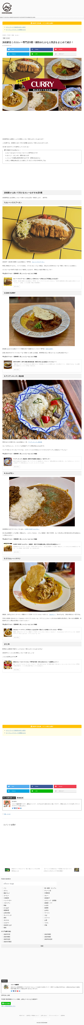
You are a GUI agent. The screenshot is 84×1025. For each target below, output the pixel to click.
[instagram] (17, 808)
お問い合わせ (44, 1015)
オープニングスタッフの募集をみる (16, 29)
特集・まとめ (7, 814)
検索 (42, 946)
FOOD (14, 17)
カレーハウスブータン (38, 262)
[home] (21, 808)
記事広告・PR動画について (32, 1015)
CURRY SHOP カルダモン (32, 529)
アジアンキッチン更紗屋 (35, 442)
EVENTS (23, 17)
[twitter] (13, 808)
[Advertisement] (42, 123)
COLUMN (32, 17)
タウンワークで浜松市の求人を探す (16, 27)
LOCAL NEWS (9, 17)
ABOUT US (3, 17)
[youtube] (19, 808)
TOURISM (28, 17)
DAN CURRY (49, 349)
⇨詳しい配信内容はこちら (8, 1006)
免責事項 (63, 1015)
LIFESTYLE (18, 17)
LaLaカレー (52, 614)
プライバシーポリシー (54, 1015)
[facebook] (15, 808)
